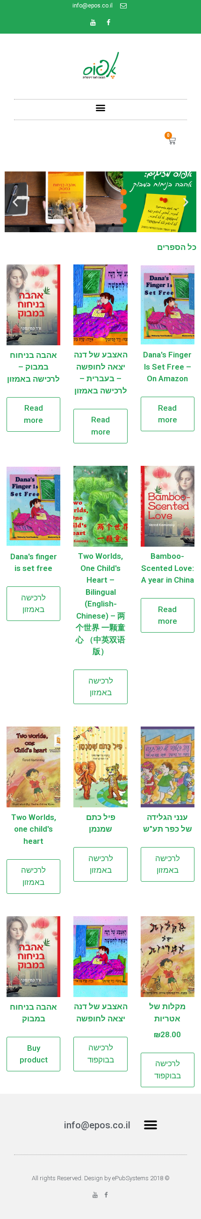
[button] (100, 107)
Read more (167, 414)
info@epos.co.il (97, 1125)
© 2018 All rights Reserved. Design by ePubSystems (101, 1178)
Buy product (34, 1054)
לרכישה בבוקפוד (167, 1069)
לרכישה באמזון (100, 687)
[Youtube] (93, 22)
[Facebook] (108, 22)
